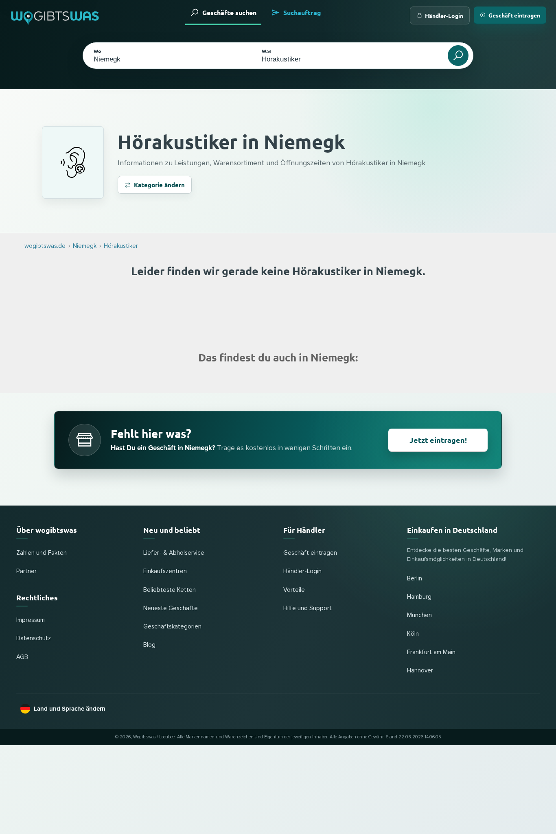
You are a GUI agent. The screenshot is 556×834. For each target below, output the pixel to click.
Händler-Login (444, 15)
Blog (149, 645)
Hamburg (419, 597)
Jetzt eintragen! (438, 439)
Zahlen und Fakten (41, 553)
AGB (22, 657)
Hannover (420, 671)
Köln (413, 634)
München (419, 615)
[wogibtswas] (55, 15)
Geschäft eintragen (514, 15)
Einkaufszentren (165, 571)
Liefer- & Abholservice (173, 553)
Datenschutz (33, 638)
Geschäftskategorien (172, 627)
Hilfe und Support (307, 608)
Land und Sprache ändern (69, 708)
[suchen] (458, 55)
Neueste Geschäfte (170, 608)
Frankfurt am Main (431, 652)
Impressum (30, 620)
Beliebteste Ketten (169, 590)
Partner (26, 571)
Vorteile (294, 590)
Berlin (414, 579)
